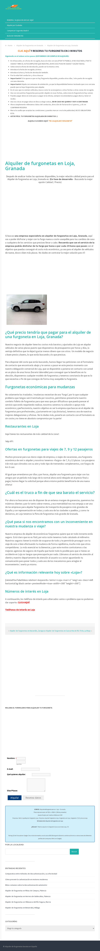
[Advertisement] (50, 142)
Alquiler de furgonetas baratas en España (21, 946)
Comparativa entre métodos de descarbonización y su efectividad (31, 874)
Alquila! (14, 797)
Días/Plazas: (12, 790)
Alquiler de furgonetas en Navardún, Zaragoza (27, 631)
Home (10, 45)
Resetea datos (33, 797)
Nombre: (11, 758)
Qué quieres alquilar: (16, 774)
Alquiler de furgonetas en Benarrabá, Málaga (22, 907)
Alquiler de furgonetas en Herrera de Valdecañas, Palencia (27, 896)
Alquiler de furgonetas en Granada (29, 45)
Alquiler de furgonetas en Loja (54, 821)
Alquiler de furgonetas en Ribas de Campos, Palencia (25, 890)
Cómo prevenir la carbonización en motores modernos (26, 879)
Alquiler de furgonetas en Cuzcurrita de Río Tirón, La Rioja (68, 631)
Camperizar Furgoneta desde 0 (18, 31)
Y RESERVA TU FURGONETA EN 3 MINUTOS (50, 51)
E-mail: (10, 769)
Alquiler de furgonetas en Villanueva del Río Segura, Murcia (28, 902)
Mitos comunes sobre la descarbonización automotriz (26, 885)
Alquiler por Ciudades (14, 25)
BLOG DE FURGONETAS (15, 36)
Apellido (19, 764)
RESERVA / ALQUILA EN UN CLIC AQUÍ (20, 20)
